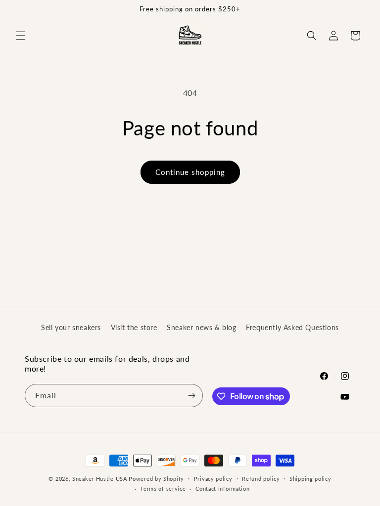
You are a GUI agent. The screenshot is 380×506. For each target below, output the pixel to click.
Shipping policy (310, 478)
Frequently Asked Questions (292, 327)
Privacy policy (213, 478)
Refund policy (261, 478)
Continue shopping (190, 172)
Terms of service (163, 488)
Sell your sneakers (71, 327)
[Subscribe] (191, 395)
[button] (21, 35)
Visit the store (134, 327)
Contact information (222, 488)
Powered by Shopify (156, 478)
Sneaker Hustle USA (99, 478)
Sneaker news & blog (201, 327)
